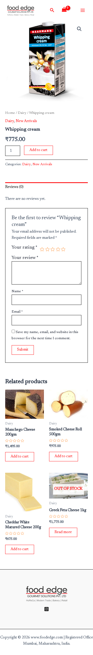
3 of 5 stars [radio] (52, 249)
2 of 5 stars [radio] (47, 249)
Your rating (24, 247)
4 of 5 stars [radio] (58, 249)
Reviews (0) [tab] (14, 187)
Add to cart (38, 150)
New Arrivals (26, 121)
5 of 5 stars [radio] (63, 249)
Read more (63, 532)
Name (17, 291)
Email (17, 312)
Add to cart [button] (20, 457)
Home (10, 113)
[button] (79, 29)
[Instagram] (46, 609)
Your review (25, 258)
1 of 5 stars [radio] (42, 249)
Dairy (22, 113)
